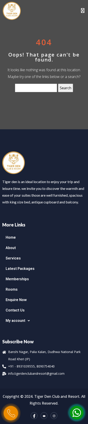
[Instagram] (54, 415)
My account (15, 320)
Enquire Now (16, 300)
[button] (44, 321)
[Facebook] (34, 415)
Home (11, 237)
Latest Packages (20, 268)
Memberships (17, 279)
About (11, 248)
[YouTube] (44, 415)
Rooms (12, 289)
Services (13, 258)
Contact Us (15, 310)
